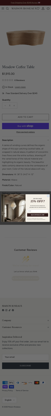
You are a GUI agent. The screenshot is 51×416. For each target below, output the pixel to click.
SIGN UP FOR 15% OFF (37, 214)
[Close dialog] (48, 196)
